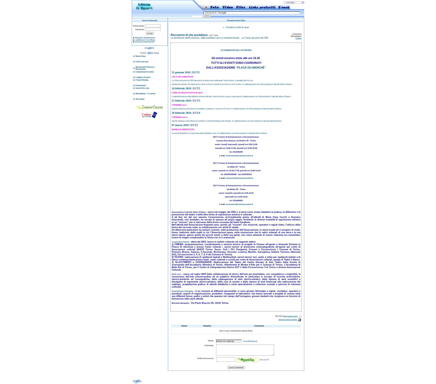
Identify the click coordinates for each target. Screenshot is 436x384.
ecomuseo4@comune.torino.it (239, 204)
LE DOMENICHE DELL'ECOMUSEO (236, 50)
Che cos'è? (264, 360)
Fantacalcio (141, 85)
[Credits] (137, 383)
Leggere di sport (143, 77)
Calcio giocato (142, 62)
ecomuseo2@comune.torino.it (239, 156)
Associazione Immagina (182, 291)
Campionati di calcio (145, 72)
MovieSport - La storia (145, 94)
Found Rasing (142, 80)
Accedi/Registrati (250, 341)
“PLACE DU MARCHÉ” (251, 67)
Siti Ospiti (140, 99)
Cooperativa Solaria (180, 242)
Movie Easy (141, 56)
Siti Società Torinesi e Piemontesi (145, 68)
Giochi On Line (142, 88)
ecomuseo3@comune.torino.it (239, 178)
